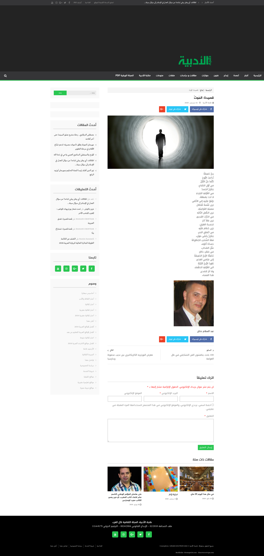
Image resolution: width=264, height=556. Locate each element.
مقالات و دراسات (188, 75)
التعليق (209, 416)
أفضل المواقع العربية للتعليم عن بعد (80, 332)
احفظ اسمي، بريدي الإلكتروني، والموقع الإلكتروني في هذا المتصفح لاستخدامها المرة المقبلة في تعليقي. (163, 407)
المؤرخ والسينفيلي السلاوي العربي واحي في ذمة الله (74, 154)
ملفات (172, 75)
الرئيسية (257, 75)
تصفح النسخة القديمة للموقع (104, 3)
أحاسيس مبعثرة (88, 293)
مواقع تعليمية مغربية (86, 382)
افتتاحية (88, 3)
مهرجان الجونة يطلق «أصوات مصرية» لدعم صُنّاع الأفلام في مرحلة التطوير (74, 146)
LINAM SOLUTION (177, 546)
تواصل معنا (89, 360)
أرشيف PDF (78, 3)
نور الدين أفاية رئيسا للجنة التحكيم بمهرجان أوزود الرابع (74, 172)
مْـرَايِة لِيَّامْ (173, 494)
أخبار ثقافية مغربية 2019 (84, 315)
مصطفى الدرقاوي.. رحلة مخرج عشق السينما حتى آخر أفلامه (74, 136)
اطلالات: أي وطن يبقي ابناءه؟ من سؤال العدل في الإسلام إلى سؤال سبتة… (170, 2)
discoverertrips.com (206, 553)
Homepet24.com (190, 553)
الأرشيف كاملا (88, 349)
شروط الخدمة (88, 371)
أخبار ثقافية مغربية (86, 310)
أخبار (246, 75)
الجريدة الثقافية (88, 354)
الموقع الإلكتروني (133, 393)
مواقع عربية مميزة (87, 388)
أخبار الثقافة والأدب (86, 299)
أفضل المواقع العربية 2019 (84, 327)
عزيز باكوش (89, 209)
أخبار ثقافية (89, 304)
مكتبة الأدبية (145, 75)
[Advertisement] (132, 32)
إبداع (226, 75)
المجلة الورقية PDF (125, 75)
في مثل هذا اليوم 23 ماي (202, 494)
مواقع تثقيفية (89, 377)
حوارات (205, 75)
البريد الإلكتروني (169, 393)
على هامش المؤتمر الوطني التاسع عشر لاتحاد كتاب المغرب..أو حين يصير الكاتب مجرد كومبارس (124, 497)
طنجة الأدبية (207, 103)
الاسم (210, 393)
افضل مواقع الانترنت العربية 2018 (81, 343)
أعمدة (236, 75)
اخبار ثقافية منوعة (87, 338)
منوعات (159, 75)
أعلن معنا (90, 321)
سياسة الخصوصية (87, 365)
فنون (216, 75)
